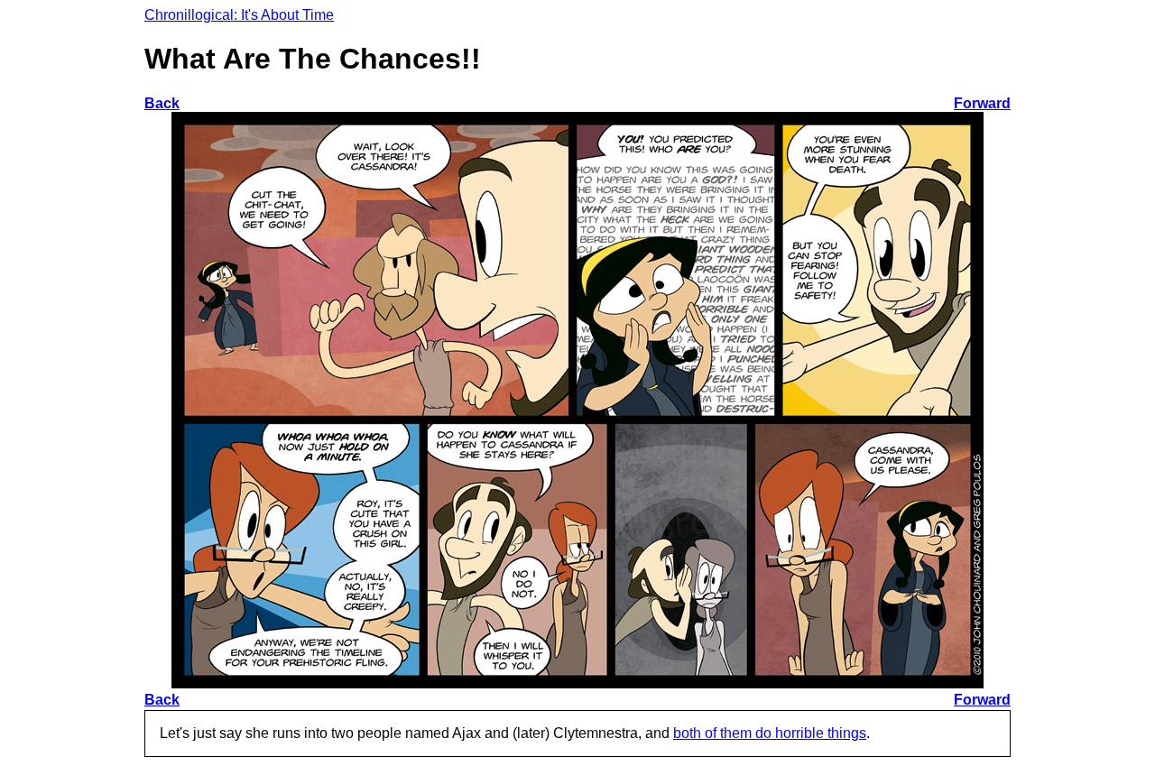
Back (162, 103)
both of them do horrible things (769, 733)
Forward (982, 103)
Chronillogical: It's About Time (239, 15)
